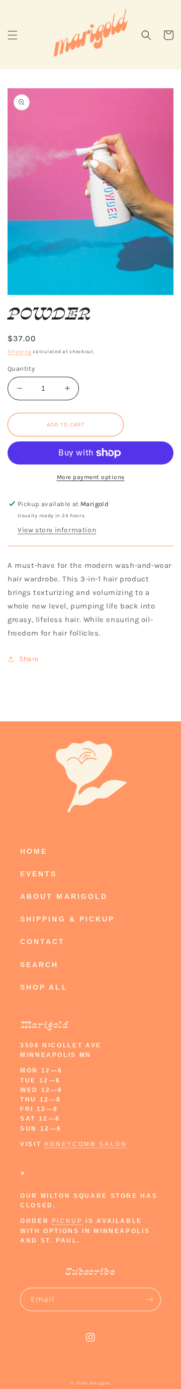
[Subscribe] (149, 1299)
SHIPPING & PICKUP (67, 919)
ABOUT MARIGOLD (64, 896)
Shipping (20, 352)
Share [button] (29, 659)
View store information (57, 530)
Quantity (21, 368)
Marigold (100, 1382)
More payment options (91, 477)
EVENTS (38, 874)
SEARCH (39, 965)
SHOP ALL (44, 987)
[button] (13, 35)
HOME (33, 851)
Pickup (67, 1220)
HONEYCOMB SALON (85, 1144)
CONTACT (42, 942)
